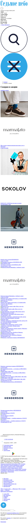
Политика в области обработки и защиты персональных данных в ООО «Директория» (12, 466)
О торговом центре (8, 445)
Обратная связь (7, 446)
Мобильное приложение (7, 491)
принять (9, 518)
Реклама (5, 449)
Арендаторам (6, 450)
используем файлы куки (13, 513)
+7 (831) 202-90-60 (8, 439)
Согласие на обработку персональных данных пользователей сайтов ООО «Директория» (13, 470)
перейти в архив (5, 90)
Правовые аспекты (8, 447)
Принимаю (3, 521)
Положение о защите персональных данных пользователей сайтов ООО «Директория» (11, 468)
